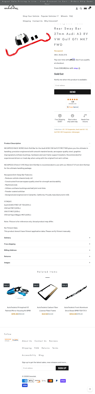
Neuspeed (58, 51)
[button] (85, 8)
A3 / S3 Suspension (68, 129)
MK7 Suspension (65, 132)
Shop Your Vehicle (31, 16)
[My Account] (77, 8)
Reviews (53, 341)
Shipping (27, 21)
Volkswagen (76, 132)
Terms (55, 348)
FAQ (71, 16)
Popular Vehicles (49, 16)
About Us (27, 341)
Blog (41, 355)
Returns (46, 348)
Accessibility (29, 355)
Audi (77, 129)
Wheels (64, 16)
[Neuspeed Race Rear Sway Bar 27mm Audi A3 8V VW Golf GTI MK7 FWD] (28, 44)
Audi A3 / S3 (83, 129)
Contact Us (38, 21)
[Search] (81, 8)
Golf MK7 (57, 132)
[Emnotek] (11, 7)
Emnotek (32, 376)
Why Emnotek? (51, 21)
